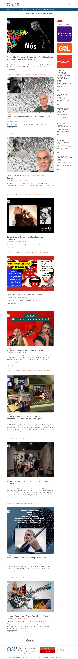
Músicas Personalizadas (45, 370)
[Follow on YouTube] (70, 1)
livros (34, 132)
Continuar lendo (12, 69)
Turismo (49, 9)
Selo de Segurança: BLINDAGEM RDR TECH (50, 657)
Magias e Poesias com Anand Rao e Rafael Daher (28, 616)
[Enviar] (69, 5)
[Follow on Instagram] (66, 1)
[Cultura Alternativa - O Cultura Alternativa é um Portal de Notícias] (13, 5)
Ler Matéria (59, 90)
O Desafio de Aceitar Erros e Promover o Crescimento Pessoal (64, 125)
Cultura (32, 9)
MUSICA (26, 503)
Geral (44, 9)
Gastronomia (39, 9)
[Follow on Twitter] (64, 650)
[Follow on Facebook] (65, 1)
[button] (8, 9)
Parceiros (62, 1)
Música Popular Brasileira (25, 370)
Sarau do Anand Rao (40, 74)
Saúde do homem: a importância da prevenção (63, 109)
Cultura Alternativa (22, 61)
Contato (54, 9)
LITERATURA (30, 74)
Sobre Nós (56, 1)
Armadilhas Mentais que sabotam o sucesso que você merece (63, 78)
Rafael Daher (36, 636)
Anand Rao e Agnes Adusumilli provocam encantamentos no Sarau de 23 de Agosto (24, 417)
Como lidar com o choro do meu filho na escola (64, 157)
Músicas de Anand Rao (35, 370)
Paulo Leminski (39, 132)
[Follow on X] (67, 1)
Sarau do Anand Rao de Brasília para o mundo (26, 557)
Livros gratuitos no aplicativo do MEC (64, 141)
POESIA (43, 132)
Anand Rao (22, 438)
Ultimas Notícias (26, 9)
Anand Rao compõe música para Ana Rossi (25, 350)
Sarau (34, 74)
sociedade (11, 133)
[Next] (33, 640)
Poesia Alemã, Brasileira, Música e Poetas (24, 295)
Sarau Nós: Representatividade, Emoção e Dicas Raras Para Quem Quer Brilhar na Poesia (30, 58)
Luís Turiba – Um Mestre (62, 94)
